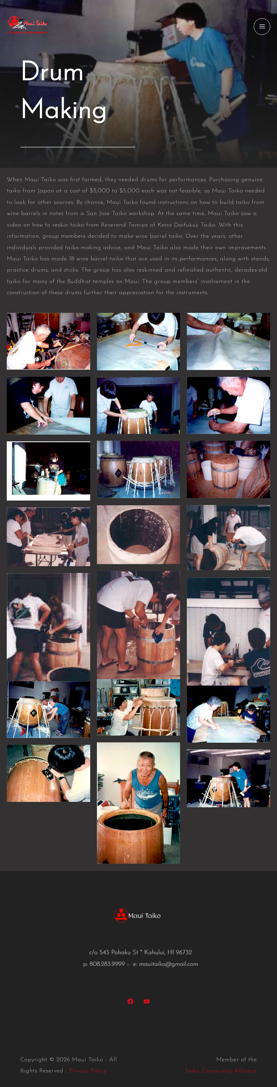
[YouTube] (147, 1001)
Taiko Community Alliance (221, 1071)
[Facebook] (130, 1001)
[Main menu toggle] (262, 26)
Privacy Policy (87, 1071)
